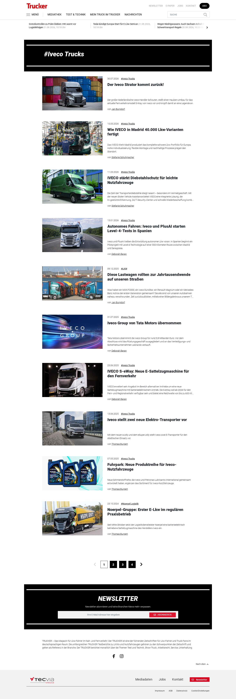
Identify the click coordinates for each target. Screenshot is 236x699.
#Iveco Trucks (128, 78)
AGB (170, 691)
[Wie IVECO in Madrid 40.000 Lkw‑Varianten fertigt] (72, 138)
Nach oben (201, 664)
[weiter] (141, 564)
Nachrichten (133, 14)
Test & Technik (76, 14)
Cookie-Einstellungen (200, 691)
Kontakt (191, 6)
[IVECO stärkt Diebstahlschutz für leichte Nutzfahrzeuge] (72, 187)
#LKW (124, 268)
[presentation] (207, 27)
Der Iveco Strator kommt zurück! (135, 84)
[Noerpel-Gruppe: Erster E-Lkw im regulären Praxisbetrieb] (72, 518)
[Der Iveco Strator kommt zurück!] (72, 93)
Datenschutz (181, 691)
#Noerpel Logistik (130, 503)
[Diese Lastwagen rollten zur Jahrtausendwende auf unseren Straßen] (72, 283)
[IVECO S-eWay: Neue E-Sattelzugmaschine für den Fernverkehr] (72, 380)
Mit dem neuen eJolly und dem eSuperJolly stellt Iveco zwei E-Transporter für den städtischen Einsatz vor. (147, 437)
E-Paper (170, 6)
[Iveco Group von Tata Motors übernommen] (72, 332)
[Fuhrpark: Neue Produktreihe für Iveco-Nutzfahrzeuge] (72, 473)
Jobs (180, 6)
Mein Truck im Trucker (105, 14)
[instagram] (121, 656)
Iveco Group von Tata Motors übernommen (144, 323)
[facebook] (114, 656)
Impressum (160, 691)
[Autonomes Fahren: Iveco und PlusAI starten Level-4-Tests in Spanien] (72, 235)
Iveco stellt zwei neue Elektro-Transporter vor (147, 419)
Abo (204, 6)
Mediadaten (143, 679)
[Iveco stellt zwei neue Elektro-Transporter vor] (72, 428)
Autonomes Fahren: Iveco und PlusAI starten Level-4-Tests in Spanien (146, 228)
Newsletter (156, 6)
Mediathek (54, 14)
